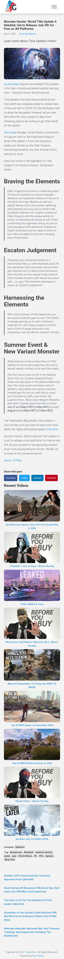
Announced (16, 852)
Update (49, 855)
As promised (11, 84)
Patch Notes (25, 855)
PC (35, 855)
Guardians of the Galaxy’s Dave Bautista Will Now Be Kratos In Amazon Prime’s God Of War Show (30, 916)
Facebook (10, 477)
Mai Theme (38, 955)
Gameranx (31, 952)
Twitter (24, 477)
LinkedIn (37, 477)
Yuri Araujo (10, 132)
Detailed (28, 852)
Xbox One (10, 859)
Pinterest (51, 477)
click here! (52, 429)
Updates (19, 847)
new (14, 855)
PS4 (41, 855)
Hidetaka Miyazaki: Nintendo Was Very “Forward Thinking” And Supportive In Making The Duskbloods (32, 932)
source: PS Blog (13, 460)
